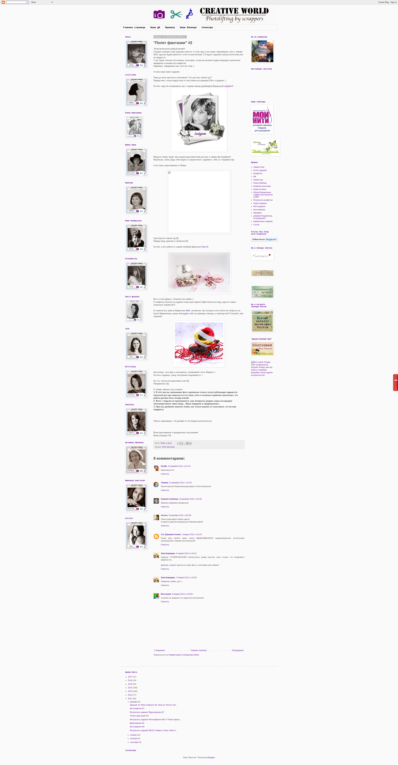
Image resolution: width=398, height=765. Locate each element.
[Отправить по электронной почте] (178, 443)
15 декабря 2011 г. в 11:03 (180, 483)
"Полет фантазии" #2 (139, 716)
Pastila (164, 466)
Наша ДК (155, 27)
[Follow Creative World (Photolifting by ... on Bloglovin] (264, 241)
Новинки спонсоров (262, 186)
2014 (130, 688)
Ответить (165, 474)
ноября (133, 735)
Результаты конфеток (263, 200)
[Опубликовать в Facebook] (187, 443)
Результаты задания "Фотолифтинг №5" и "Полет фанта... (155, 719)
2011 (130, 698)
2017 (130, 677)
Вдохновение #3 (137, 723)
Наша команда (259, 183)
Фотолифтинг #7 (137, 708)
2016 (130, 680)
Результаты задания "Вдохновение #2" (147, 712)
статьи (256, 225)
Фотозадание (259, 206)
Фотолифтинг (259, 210)
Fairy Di (204, 247)
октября (134, 738)
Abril (188, 310)
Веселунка (166, 594)
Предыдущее (238, 650)
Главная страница (134, 27)
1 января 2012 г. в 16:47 (191, 534)
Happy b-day (258, 167)
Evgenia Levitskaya (169, 499)
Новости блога (259, 189)
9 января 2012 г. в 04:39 (182, 594)
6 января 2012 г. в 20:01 (186, 553)
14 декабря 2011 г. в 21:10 (179, 466)
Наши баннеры (188, 27)
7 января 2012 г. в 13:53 (186, 577)
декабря (134, 702)
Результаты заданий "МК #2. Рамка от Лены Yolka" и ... (154, 730)
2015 (130, 684)
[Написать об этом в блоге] (181, 443)
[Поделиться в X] (184, 443)
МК (254, 176)
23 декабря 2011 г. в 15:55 (190, 499)
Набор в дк (258, 180)
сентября (134, 742)
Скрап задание (260, 203)
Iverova (164, 515)
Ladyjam (228, 86)
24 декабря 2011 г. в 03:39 (180, 515)
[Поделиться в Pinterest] (190, 443)
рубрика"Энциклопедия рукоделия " (262, 217)
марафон (257, 213)
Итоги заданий (259, 170)
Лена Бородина (168, 553)
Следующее (159, 650)
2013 (130, 691)
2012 (130, 695)
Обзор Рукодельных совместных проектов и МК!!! (263, 194)
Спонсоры (207, 27)
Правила (170, 27)
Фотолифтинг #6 (137, 727)
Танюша (164, 483)
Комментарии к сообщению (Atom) (184, 655)
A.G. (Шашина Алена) (170, 534)
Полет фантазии (168, 447)
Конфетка (257, 173)
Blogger (211, 757)
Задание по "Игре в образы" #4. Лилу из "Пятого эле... (153, 705)
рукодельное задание (263, 221)
